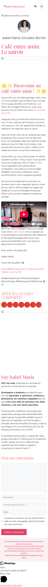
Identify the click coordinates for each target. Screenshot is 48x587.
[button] (4, 305)
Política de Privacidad (21, 546)
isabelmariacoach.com (24, 544)
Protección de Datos (33, 548)
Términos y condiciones (16, 548)
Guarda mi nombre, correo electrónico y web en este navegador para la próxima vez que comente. (24, 521)
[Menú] (41, 6)
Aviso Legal (8, 546)
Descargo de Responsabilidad (15, 551)
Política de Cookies (37, 546)
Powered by (11, 585)
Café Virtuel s (19, 232)
